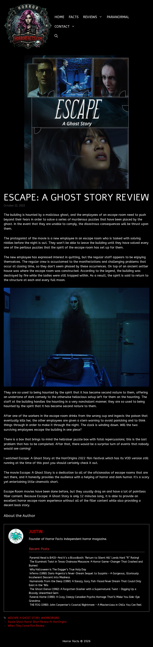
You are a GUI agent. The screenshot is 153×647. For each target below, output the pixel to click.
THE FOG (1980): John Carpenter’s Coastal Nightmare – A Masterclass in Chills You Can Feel (86, 604)
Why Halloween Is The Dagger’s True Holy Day (58, 569)
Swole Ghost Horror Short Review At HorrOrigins (37, 621)
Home (59, 17)
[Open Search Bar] (56, 36)
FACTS (74, 17)
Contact (62, 26)
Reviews (90, 17)
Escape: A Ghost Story (25, 618)
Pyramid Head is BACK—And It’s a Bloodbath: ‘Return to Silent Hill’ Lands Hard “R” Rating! (84, 557)
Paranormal (118, 17)
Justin (36, 531)
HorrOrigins (51, 618)
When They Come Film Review (26, 625)
